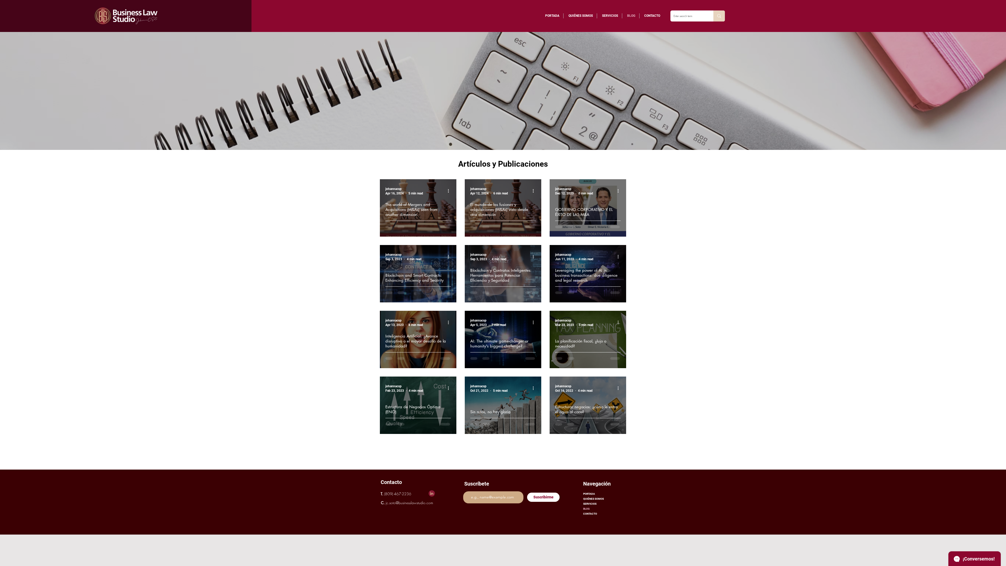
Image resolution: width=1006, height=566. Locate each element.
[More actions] (450, 191)
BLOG (586, 508)
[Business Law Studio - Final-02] (432, 493)
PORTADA (589, 493)
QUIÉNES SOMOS (593, 498)
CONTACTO (590, 513)
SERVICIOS (590, 503)
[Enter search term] (719, 15)
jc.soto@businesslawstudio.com (409, 502)
